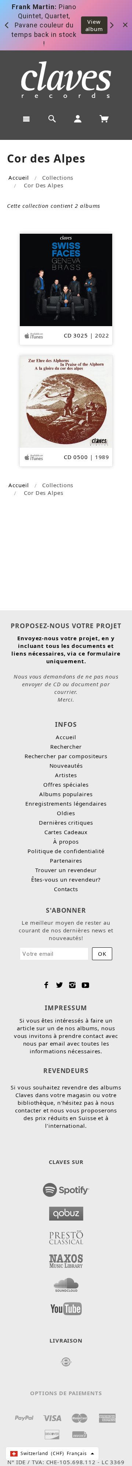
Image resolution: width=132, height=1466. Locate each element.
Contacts (66, 889)
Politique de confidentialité (65, 851)
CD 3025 (76, 335)
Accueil (18, 177)
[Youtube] (85, 985)
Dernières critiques (66, 822)
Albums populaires (65, 794)
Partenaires (66, 860)
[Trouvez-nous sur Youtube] (66, 1306)
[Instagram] (72, 985)
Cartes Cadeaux (66, 832)
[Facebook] (46, 985)
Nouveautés (66, 765)
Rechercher (66, 746)
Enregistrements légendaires (65, 803)
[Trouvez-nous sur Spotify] (66, 1187)
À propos (66, 841)
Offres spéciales (65, 784)
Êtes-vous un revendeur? (66, 879)
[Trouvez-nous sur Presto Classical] (66, 1235)
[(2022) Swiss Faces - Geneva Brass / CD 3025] (66, 279)
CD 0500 (76, 457)
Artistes (66, 775)
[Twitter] (59, 985)
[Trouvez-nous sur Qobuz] (66, 1211)
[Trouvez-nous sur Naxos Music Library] (66, 1259)
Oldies (66, 813)
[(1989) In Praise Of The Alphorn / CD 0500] (66, 401)
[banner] (66, 79)
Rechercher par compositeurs (66, 756)
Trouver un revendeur (66, 870)
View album (94, 25)
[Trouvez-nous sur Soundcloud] (66, 1282)
